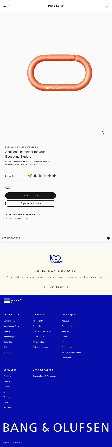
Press (64, 342)
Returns (7, 331)
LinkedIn (7, 387)
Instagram (8, 381)
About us (65, 321)
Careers (65, 337)
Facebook (8, 376)
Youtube (7, 397)
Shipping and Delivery (12, 326)
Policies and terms (40, 347)
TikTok (6, 402)
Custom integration (69, 347)
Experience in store (31, 203)
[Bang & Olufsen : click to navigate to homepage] (56, 6)
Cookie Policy (38, 337)
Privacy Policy (38, 342)
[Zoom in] (56, 72)
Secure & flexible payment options (24, 214)
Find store (8, 352)
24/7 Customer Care (18, 218)
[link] (30, 195)
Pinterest (7, 408)
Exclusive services (11, 321)
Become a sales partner (71, 352)
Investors (65, 331)
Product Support (10, 337)
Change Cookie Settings (42, 331)
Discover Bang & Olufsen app (44, 376)
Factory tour (66, 358)
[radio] (30, 175)
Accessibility (38, 321)
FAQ (5, 347)
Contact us (8, 342)
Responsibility (67, 326)
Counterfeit (37, 326)
